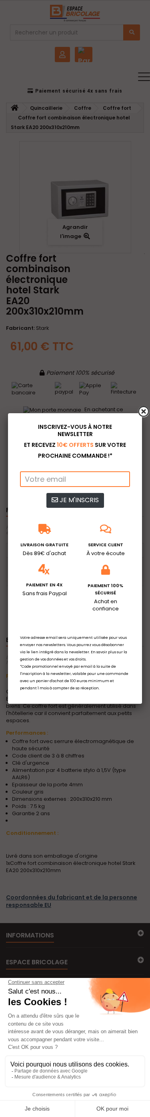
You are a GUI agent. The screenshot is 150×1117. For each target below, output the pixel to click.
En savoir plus (103, 652)
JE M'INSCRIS (78, 500)
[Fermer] (143, 411)
